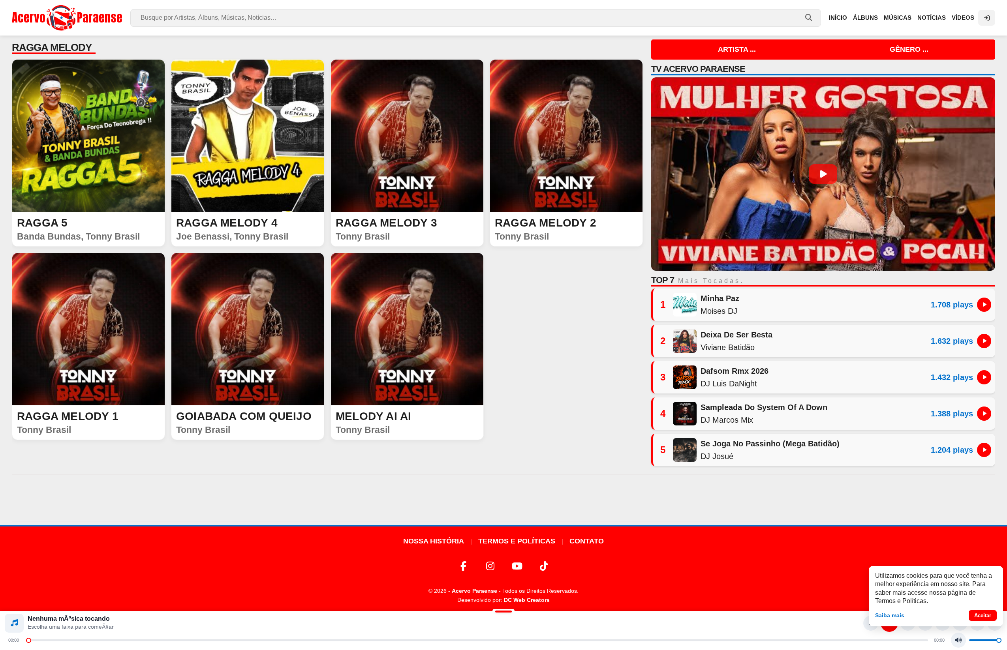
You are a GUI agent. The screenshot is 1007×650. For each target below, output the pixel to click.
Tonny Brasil (113, 236)
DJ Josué (717, 456)
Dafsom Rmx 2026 (734, 371)
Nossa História (433, 541)
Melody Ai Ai (373, 416)
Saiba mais (889, 615)
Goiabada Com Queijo (244, 416)
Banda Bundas (49, 236)
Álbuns (865, 17)
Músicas (897, 17)
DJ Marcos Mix (727, 420)
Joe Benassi (202, 236)
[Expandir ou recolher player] (503, 612)
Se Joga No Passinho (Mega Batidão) (770, 443)
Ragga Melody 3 (386, 223)
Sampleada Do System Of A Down (764, 407)
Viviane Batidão (728, 347)
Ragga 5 (42, 223)
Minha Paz (720, 298)
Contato (586, 541)
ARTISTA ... (737, 49)
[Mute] (958, 640)
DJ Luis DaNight (729, 383)
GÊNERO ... (909, 49)
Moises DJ (719, 311)
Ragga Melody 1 (67, 416)
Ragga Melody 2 (545, 223)
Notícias (931, 17)
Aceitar (982, 615)
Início (838, 17)
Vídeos (963, 17)
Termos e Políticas (516, 541)
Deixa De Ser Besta (736, 334)
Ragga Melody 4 (227, 223)
